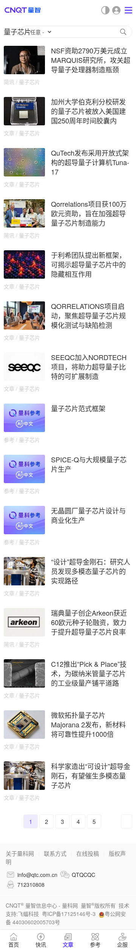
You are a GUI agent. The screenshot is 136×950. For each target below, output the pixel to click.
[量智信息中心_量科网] (23, 10)
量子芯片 (29, 82)
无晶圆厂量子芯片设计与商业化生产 (88, 515)
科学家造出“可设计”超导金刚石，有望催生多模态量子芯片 (90, 775)
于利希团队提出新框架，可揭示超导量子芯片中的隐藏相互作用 (88, 264)
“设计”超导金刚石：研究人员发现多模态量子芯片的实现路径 (90, 571)
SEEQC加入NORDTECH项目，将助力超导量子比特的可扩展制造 (89, 366)
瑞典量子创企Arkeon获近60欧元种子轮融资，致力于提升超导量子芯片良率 (89, 622)
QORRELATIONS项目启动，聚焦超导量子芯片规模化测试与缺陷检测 (88, 315)
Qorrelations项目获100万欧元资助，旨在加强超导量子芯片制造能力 (89, 213)
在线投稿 (87, 853)
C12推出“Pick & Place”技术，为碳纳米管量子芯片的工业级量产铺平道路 (89, 673)
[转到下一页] (126, 821)
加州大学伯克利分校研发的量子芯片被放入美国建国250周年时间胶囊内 (88, 111)
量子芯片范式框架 (78, 408)
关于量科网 (20, 853)
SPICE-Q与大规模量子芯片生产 (89, 464)
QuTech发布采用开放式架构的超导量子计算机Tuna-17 (90, 162)
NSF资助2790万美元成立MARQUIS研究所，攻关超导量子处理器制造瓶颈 (90, 59)
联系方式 (55, 853)
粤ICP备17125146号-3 (69, 913)
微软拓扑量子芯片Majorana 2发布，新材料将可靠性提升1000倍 (88, 724)
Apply (123, 32)
